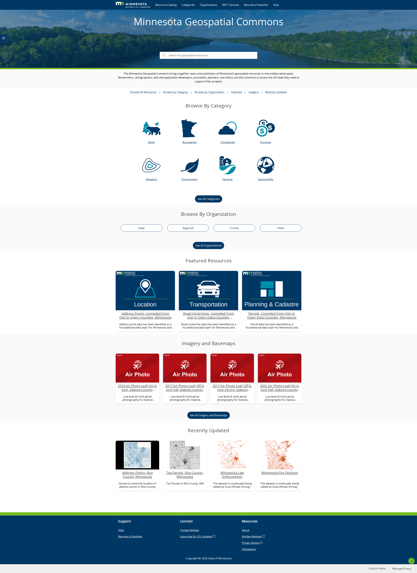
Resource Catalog (166, 5)
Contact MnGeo (189, 530)
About (245, 530)
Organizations (208, 5)
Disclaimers (249, 549)
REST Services (230, 5)
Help (276, 5)
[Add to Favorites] (3, 37)
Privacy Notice (251, 543)
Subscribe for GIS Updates (196, 536)
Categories (188, 5)
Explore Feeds (377, 568)
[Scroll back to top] (411, 561)
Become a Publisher (256, 5)
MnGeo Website (252, 536)
